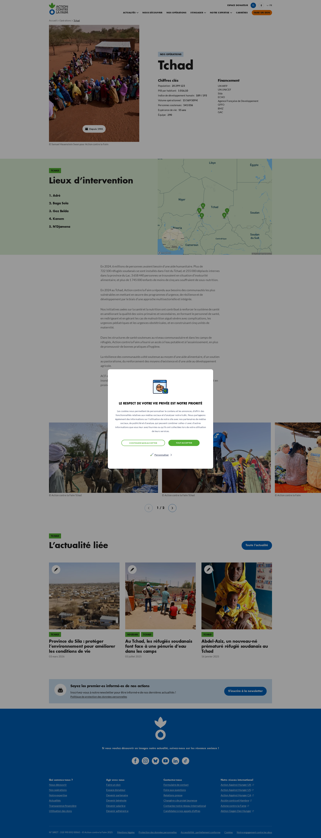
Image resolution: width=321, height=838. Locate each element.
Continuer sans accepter (143, 443)
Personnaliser (161, 454)
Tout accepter (184, 443)
